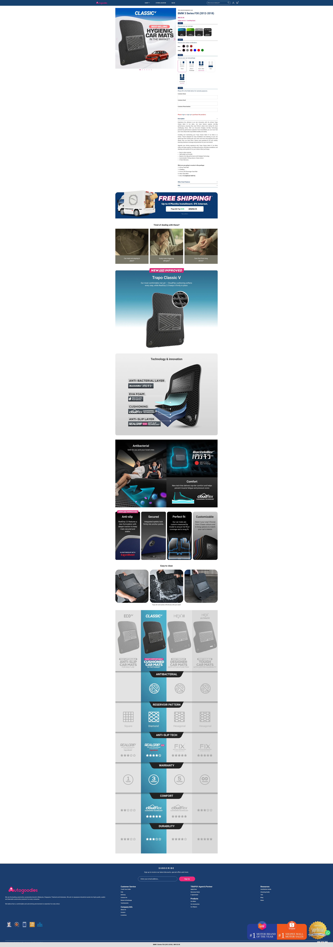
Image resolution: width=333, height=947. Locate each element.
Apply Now (194, 889)
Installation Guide (266, 889)
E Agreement (194, 894)
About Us (123, 909)
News (262, 900)
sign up (189, 114)
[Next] (173, 39)
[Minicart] (237, 3)
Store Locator (161, 3)
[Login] (233, 3)
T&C (262, 894)
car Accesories (195, 904)
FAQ (122, 892)
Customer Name (182, 93)
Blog (173, 3)
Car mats (193, 901)
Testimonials (124, 903)
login (183, 114)
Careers (123, 912)
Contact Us (124, 897)
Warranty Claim (195, 892)
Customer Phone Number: (184, 106)
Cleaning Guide (265, 892)
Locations (124, 915)
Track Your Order (126, 889)
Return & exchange (126, 900)
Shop (146, 3)
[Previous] (116, 39)
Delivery (123, 894)
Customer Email (182, 100)
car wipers (194, 907)
